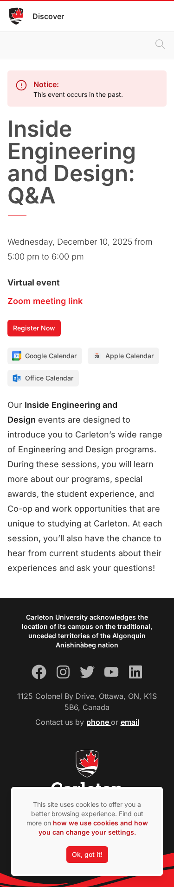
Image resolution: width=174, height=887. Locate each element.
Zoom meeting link (45, 301)
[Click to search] (160, 45)
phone (98, 722)
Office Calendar (49, 378)
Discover (48, 16)
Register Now (34, 328)
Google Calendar (51, 356)
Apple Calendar (129, 356)
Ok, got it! (87, 854)
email (130, 722)
